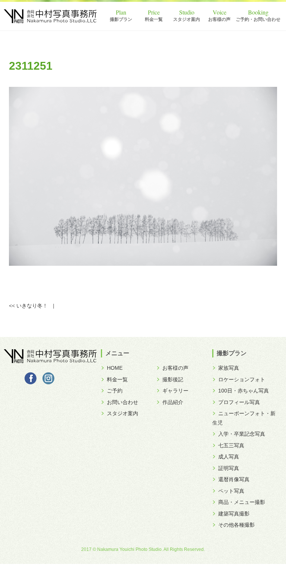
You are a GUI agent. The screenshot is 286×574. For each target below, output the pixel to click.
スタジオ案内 (186, 19)
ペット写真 (231, 491)
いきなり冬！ (32, 306)
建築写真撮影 (234, 514)
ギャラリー (175, 391)
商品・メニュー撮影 (241, 502)
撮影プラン (121, 19)
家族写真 (228, 368)
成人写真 (228, 457)
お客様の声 (219, 19)
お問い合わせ (122, 402)
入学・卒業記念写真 (241, 434)
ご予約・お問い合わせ (258, 19)
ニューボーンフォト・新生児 (244, 418)
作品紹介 (172, 402)
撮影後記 (172, 379)
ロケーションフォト (241, 379)
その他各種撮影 (236, 525)
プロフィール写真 (239, 402)
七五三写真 (231, 445)
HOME (115, 368)
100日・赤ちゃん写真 (243, 391)
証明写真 (228, 468)
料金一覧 (154, 19)
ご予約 (115, 391)
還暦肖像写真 (234, 479)
